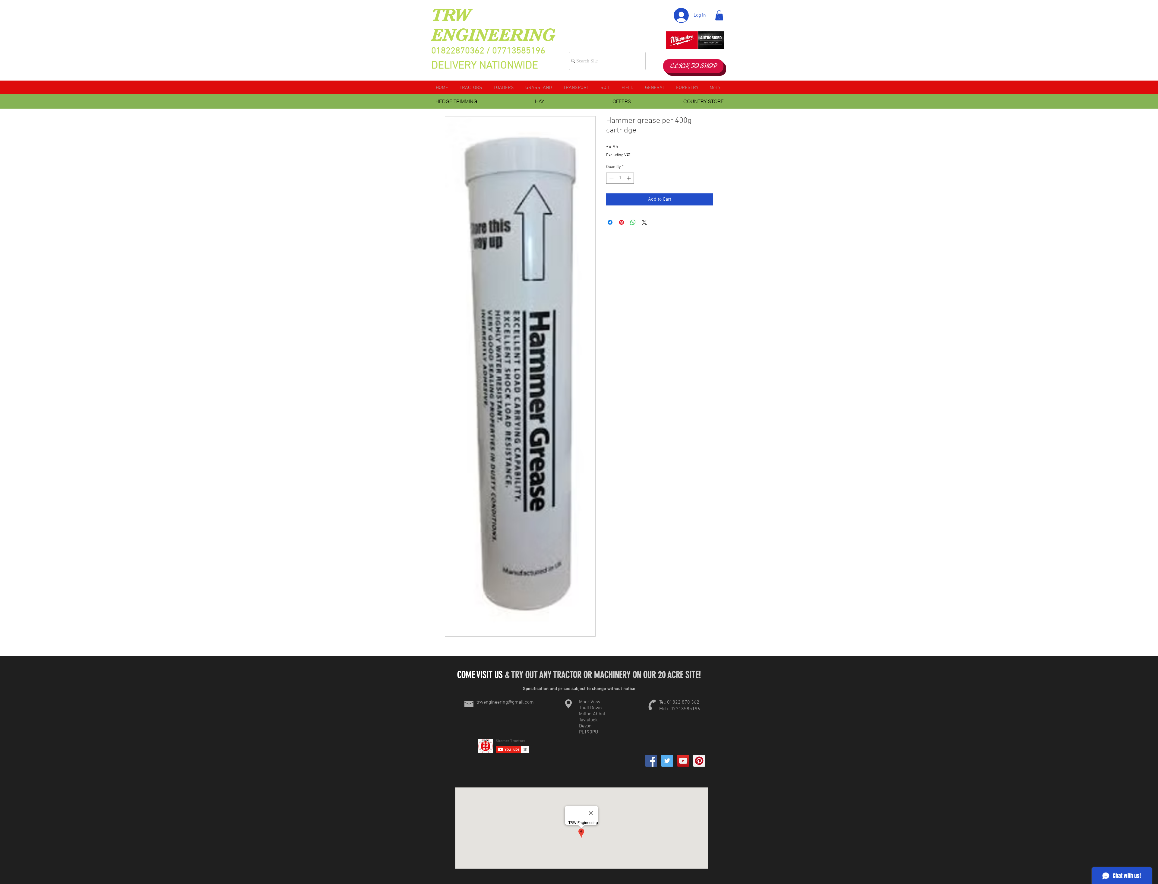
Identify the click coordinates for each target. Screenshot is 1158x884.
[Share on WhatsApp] (633, 222)
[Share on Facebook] (610, 222)
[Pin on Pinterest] (621, 222)
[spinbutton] (620, 178)
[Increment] (629, 178)
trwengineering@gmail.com (505, 702)
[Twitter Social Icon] (667, 761)
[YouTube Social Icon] (683, 761)
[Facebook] (651, 761)
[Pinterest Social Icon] (699, 761)
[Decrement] (611, 178)
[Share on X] (644, 222)
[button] (719, 15)
